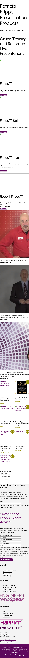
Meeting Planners (8, 613)
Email (5, 543)
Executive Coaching (9, 587)
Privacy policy (19, 655)
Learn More (3, 132)
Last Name (6, 539)
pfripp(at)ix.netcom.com (8, 640)
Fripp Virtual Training (9, 591)
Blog (4, 611)
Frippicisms (6, 617)
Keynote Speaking (9, 586)
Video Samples (8, 615)
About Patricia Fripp (9, 570)
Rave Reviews (7, 572)
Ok (6, 655)
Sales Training (7, 589)
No (11, 655)
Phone (2, 501)
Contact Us (6, 574)
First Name (7, 535)
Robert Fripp (7, 576)
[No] (27, 652)
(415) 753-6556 (10, 642)
